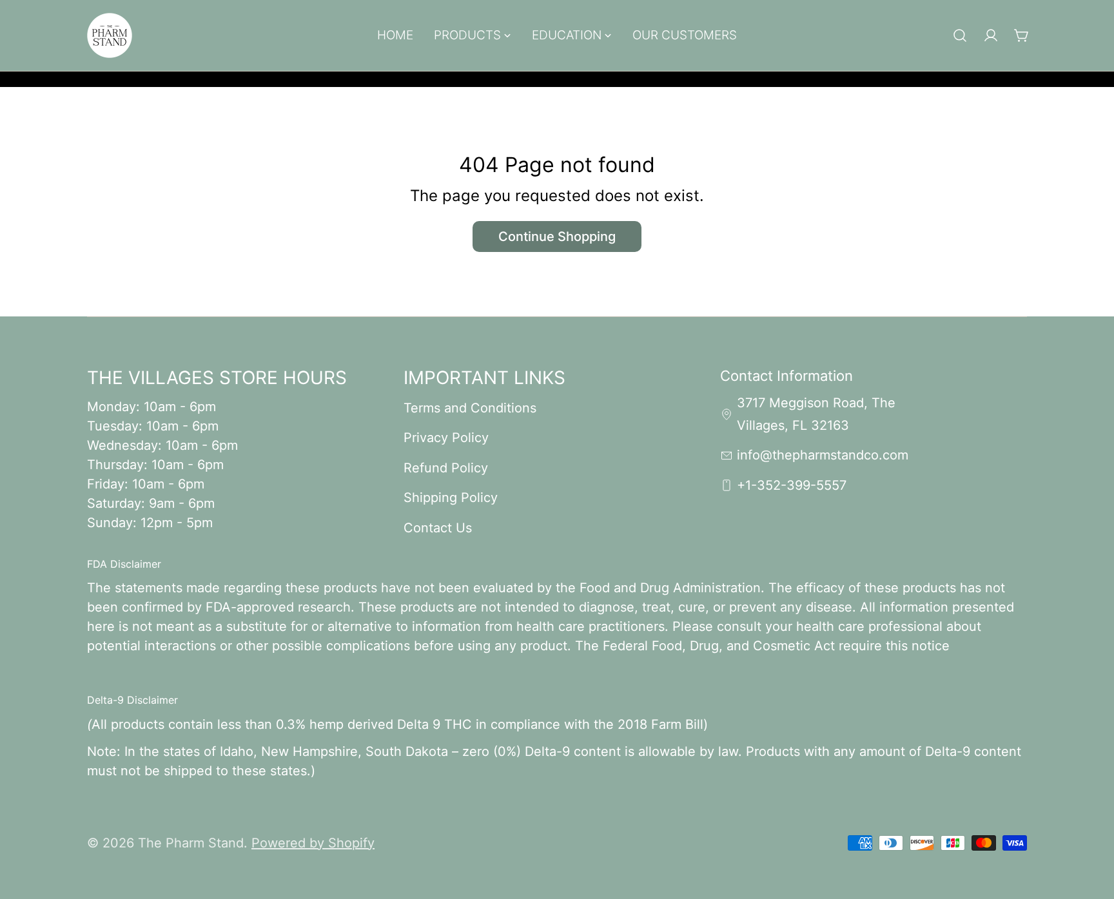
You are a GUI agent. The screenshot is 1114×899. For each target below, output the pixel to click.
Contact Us (438, 528)
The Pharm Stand (191, 843)
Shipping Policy (451, 497)
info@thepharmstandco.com (822, 455)
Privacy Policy (446, 437)
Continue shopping (557, 236)
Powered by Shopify (313, 843)
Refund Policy (446, 468)
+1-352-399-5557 (791, 485)
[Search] (960, 35)
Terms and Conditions (470, 408)
